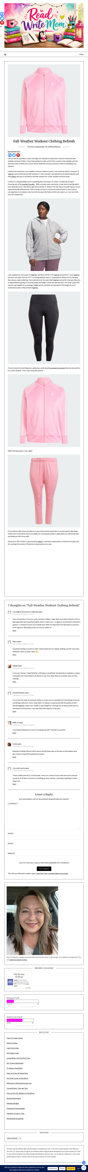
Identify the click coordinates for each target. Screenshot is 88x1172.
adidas (13, 176)
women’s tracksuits (58, 368)
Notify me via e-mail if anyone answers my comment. (45, 863)
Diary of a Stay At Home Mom (17, 1073)
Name (11, 833)
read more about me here (18, 960)
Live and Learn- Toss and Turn (17, 1088)
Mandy (58, 147)
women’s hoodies (28, 184)
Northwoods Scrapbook (15, 1118)
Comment (13, 804)
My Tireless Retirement (15, 1063)
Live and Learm (19, 768)
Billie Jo (16, 722)
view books (27, 988)
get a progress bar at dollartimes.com (29, 1006)
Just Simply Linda (13, 1053)
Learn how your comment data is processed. (52, 873)
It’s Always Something (14, 1068)
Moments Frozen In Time (15, 1113)
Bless (15, 641)
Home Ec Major (12, 1043)
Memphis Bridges (13, 1103)
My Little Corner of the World (17, 1078)
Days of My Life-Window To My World (20, 1093)
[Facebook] (10, 155)
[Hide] (1, 27)
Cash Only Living (13, 1048)
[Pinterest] (18, 155)
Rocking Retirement (14, 1098)
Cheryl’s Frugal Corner (15, 1038)
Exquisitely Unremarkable (16, 1108)
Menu (81, 54)
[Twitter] (14, 155)
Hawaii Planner (19, 693)
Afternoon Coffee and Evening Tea (19, 1083)
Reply (14, 630)
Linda (15, 744)
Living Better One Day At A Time (18, 1058)
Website (11, 853)
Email (11, 843)
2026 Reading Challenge (19, 975)
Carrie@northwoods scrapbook (25, 612)
